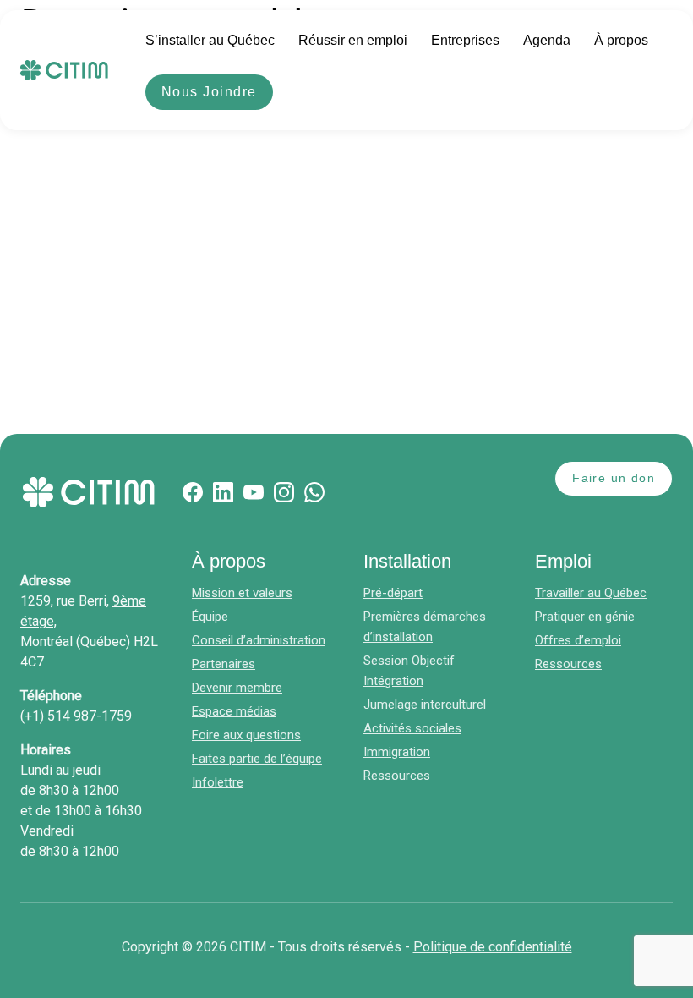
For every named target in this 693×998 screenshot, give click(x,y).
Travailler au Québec (591, 592)
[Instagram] (284, 492)
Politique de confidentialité (492, 947)
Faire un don (613, 478)
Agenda (546, 40)
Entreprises (465, 40)
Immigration (396, 751)
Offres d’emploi (578, 640)
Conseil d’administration (258, 640)
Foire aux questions (246, 735)
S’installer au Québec (210, 40)
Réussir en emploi (352, 40)
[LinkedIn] (223, 492)
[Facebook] (193, 492)
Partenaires (223, 664)
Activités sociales (412, 728)
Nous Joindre (209, 92)
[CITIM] (64, 70)
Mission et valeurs (242, 592)
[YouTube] (253, 492)
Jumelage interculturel (424, 704)
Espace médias (234, 711)
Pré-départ (393, 592)
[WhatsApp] (314, 492)
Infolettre (217, 782)
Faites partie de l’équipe (257, 758)
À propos (621, 40)
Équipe (210, 616)
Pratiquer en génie (585, 616)
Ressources (396, 775)
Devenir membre (237, 687)
